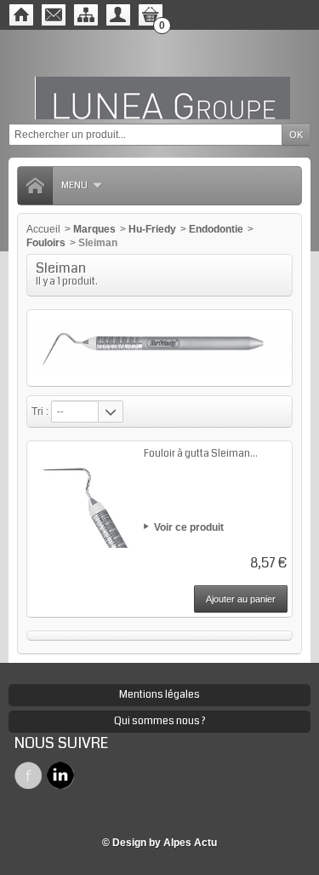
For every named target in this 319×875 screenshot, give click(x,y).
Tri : (39, 411)
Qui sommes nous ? (159, 721)
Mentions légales (159, 695)
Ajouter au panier (241, 599)
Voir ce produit (189, 527)
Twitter (60, 775)
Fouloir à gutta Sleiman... (201, 453)
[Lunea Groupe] (160, 76)
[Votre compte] (118, 15)
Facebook (28, 775)
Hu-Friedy (152, 229)
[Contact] (54, 15)
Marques (94, 229)
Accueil (43, 229)
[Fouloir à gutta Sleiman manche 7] (82, 497)
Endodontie (216, 229)
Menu (74, 185)
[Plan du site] (86, 15)
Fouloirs (46, 243)
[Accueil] (21, 15)
